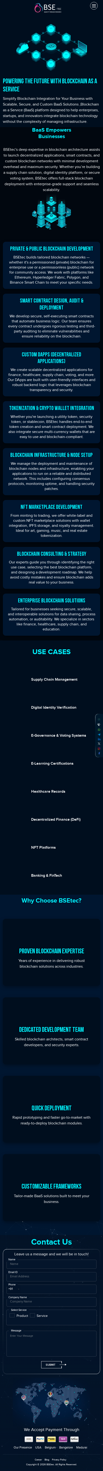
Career (38, 1459)
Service (42, 1316)
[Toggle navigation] (94, 6)
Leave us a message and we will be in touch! (51, 1254)
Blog (47, 1459)
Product (22, 1316)
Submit (50, 1364)
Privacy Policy (59, 1459)
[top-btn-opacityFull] (92, 1460)
